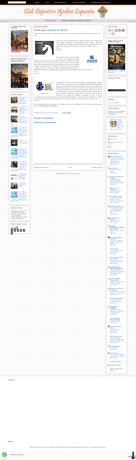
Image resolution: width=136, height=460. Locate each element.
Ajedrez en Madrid (115, 361)
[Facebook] (109, 31)
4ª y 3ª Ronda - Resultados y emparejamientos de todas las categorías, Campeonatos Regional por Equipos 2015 (19, 166)
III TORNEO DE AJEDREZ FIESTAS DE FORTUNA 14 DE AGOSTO (23, 100)
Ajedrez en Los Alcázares (114, 188)
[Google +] (123, 31)
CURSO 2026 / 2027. (115, 191)
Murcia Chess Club (116, 336)
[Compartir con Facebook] (68, 113)
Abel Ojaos (113, 139)
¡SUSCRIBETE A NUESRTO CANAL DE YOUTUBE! (23, 176)
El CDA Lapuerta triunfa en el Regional (23, 141)
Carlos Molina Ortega (116, 298)
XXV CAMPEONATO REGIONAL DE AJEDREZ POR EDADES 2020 (117, 271)
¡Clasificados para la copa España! (22, 184)
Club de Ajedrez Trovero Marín (115, 279)
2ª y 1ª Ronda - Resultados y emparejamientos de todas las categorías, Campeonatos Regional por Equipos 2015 (19, 196)
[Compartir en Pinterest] (70, 113)
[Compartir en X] (67, 113)
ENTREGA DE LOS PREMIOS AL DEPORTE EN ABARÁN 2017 (117, 311)
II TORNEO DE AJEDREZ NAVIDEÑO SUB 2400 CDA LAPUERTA (23, 110)
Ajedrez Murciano (115, 365)
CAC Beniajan (114, 249)
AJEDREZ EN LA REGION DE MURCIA (116, 267)
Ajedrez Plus (114, 168)
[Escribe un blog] (65, 113)
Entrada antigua (96, 167)
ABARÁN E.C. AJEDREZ (114, 307)
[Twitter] (112, 31)
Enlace (58, 48)
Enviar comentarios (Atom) (72, 173)
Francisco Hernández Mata (116, 143)
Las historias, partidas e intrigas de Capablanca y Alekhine (116, 242)
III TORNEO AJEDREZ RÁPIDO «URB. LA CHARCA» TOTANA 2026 (117, 199)
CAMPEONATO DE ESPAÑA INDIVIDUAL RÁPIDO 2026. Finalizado (117, 181)
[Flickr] (119, 31)
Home (37, 2)
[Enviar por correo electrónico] (63, 113)
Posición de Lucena (115, 221)
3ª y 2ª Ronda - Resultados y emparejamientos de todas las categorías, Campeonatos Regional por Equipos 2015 (19, 132)
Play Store (59, 50)
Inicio (70, 167)
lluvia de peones (115, 346)
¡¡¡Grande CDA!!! (51, 20)
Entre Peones (114, 353)
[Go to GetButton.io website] (4, 458)
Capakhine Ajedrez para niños (116, 238)
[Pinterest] (112, 34)
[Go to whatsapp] (4, 454)
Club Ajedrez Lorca (116, 196)
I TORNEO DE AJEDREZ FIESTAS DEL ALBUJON (75, 20)
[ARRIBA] (132, 455)
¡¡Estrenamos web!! (115, 321)
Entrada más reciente (41, 167)
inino (111, 147)
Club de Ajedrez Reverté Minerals (115, 318)
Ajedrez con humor (116, 119)
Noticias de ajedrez (116, 156)
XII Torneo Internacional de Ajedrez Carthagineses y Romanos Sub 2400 (19, 120)
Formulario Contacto (100, 2)
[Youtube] (116, 31)
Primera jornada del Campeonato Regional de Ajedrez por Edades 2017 (116, 339)
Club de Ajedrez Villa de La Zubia (116, 258)
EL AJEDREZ (113, 347)
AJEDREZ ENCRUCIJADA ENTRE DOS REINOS (117, 227)
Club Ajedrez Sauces (116, 206)
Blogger (103, 447)
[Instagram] (109, 34)
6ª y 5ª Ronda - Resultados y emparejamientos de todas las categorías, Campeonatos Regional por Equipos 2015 (19, 153)
